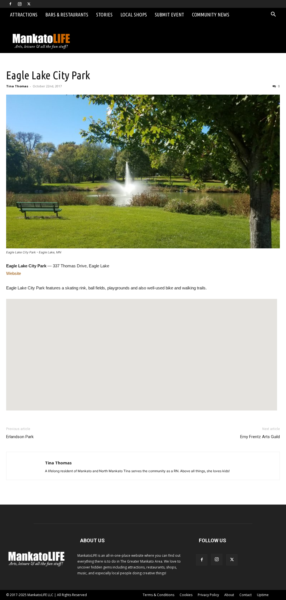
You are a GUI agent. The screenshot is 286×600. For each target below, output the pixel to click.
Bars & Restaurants (66, 14)
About (229, 594)
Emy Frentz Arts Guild (260, 436)
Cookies (186, 594)
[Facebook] (10, 4)
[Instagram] (19, 4)
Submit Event (169, 14)
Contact (245, 594)
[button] (273, 15)
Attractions (23, 14)
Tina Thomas (17, 86)
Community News (210, 14)
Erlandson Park (20, 436)
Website (13, 273)
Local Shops (133, 14)
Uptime (263, 594)
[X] (29, 4)
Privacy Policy (208, 594)
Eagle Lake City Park (48, 75)
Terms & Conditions (158, 594)
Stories (104, 14)
